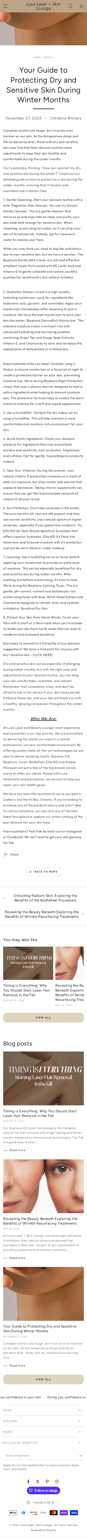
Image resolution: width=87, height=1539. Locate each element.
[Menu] (5, 6)
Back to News (46, 871)
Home (37, 57)
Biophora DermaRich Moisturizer (51, 320)
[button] (70, 6)
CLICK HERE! (43, 655)
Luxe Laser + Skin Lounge (36, 1524)
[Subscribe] (81, 1455)
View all (43, 1017)
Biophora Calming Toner (46, 585)
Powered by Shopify (43, 1530)
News (47, 57)
